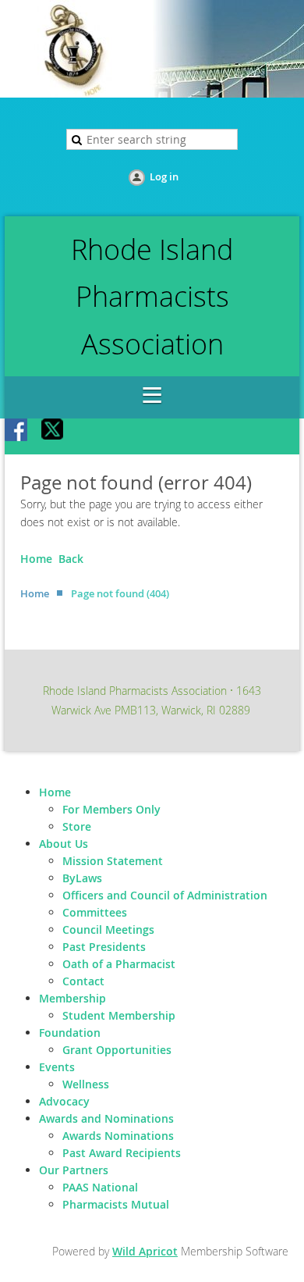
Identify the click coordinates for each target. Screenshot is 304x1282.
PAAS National (100, 1187)
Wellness (85, 1084)
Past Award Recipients (121, 1152)
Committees (94, 912)
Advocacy (64, 1101)
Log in (164, 176)
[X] (53, 430)
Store (76, 826)
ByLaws (82, 878)
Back (70, 558)
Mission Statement (112, 860)
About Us (63, 843)
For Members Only (111, 809)
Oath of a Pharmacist (118, 963)
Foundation (70, 1032)
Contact (83, 981)
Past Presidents (104, 946)
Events (57, 1066)
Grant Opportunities (116, 1049)
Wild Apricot (145, 1251)
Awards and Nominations (106, 1118)
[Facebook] (17, 430)
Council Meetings (108, 929)
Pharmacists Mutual (115, 1204)
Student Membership (118, 1015)
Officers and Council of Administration (164, 895)
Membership (72, 998)
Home (36, 558)
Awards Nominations (118, 1135)
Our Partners (73, 1170)
